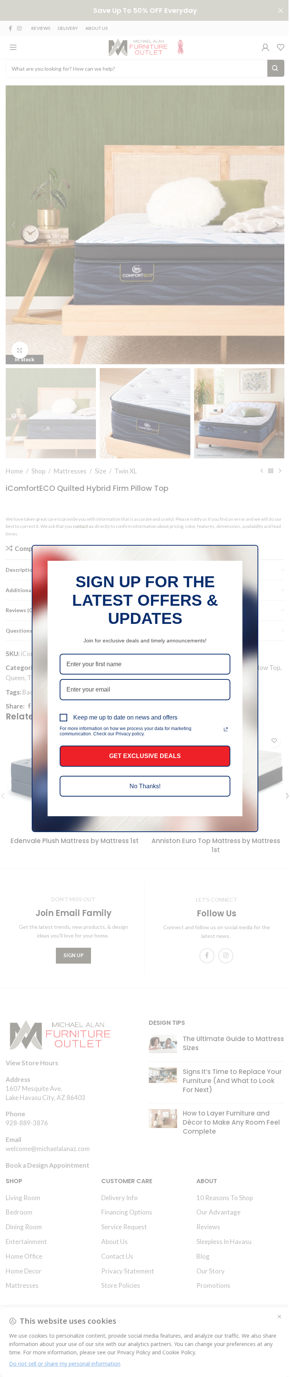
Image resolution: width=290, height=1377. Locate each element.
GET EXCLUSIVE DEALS (145, 756)
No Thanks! (145, 786)
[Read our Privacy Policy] (225, 729)
